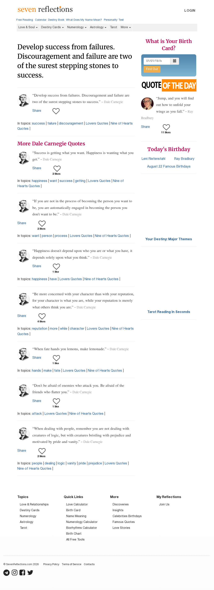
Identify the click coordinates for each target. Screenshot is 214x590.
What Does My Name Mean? (84, 20)
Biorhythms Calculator (81, 528)
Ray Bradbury (184, 159)
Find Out (152, 69)
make (47, 370)
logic (61, 463)
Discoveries (121, 504)
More (125, 27)
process (61, 236)
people (37, 463)
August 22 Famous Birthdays (169, 166)
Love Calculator (77, 504)
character (77, 328)
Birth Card (73, 510)
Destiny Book (56, 20)
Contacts (89, 564)
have (53, 279)
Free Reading (24, 20)
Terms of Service (71, 564)
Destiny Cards (51, 27)
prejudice (95, 463)
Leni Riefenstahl (153, 159)
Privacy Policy (51, 564)
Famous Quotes (124, 522)
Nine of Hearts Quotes (112, 236)
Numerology (75, 27)
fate (57, 370)
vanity (71, 463)
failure (51, 123)
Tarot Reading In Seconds (168, 312)
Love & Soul (27, 27)
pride (82, 463)
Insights (118, 510)
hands (36, 370)
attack (37, 413)
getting (80, 181)
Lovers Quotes (97, 123)
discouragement (71, 123)
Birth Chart (74, 534)
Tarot (113, 27)
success (38, 123)
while (63, 328)
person (47, 236)
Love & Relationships (34, 504)
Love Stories (121, 528)
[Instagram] (14, 574)
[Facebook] (22, 574)
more (53, 328)
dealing (50, 463)
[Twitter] (30, 574)
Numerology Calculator (82, 522)
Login (189, 10)
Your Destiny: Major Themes (168, 239)
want (53, 181)
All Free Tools (75, 539)
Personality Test (114, 20)
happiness (39, 181)
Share (36, 110)
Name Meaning (76, 516)
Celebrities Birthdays (127, 516)
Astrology (97, 27)
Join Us (164, 504)
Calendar (41, 20)
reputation (39, 328)
